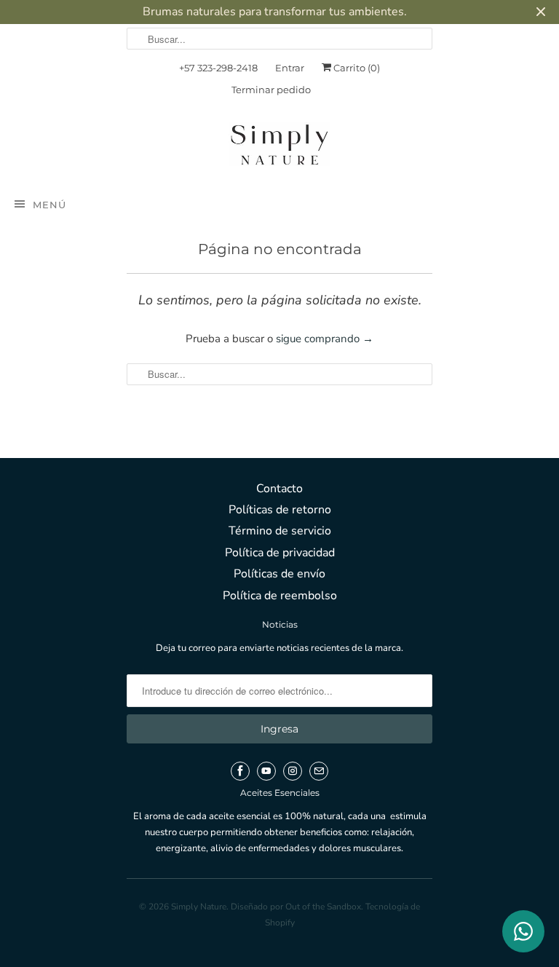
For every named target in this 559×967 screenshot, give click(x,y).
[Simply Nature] (279, 147)
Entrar (289, 68)
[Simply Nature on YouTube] (266, 771)
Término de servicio (280, 531)
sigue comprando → (324, 338)
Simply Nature (198, 906)
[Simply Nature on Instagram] (292, 771)
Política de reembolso (280, 596)
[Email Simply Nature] (318, 771)
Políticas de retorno (280, 510)
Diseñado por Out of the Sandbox (296, 906)
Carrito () (355, 68)
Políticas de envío (279, 574)
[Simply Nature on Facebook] (240, 771)
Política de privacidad (280, 553)
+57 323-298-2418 (218, 68)
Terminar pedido (271, 89)
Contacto (279, 489)
